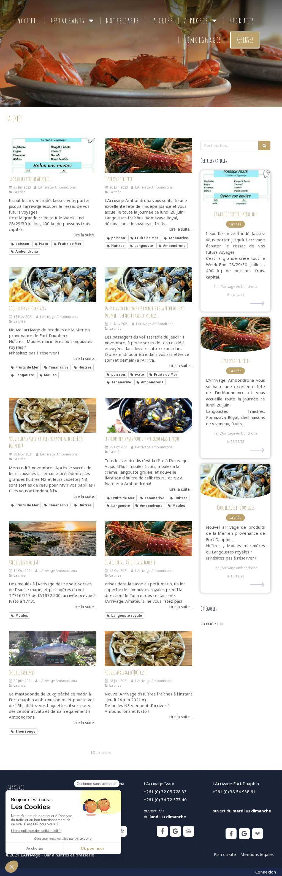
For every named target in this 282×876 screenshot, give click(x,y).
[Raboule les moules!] (52, 538)
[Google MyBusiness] (175, 831)
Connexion (265, 872)
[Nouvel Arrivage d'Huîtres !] (148, 648)
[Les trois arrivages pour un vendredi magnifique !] (148, 415)
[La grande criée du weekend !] (52, 155)
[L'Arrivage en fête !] (148, 155)
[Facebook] (162, 831)
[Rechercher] (264, 145)
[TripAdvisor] (121, 831)
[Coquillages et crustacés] (52, 284)
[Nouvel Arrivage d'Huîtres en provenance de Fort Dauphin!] (52, 415)
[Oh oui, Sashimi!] (52, 648)
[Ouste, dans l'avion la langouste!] (148, 538)
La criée (208, 623)
